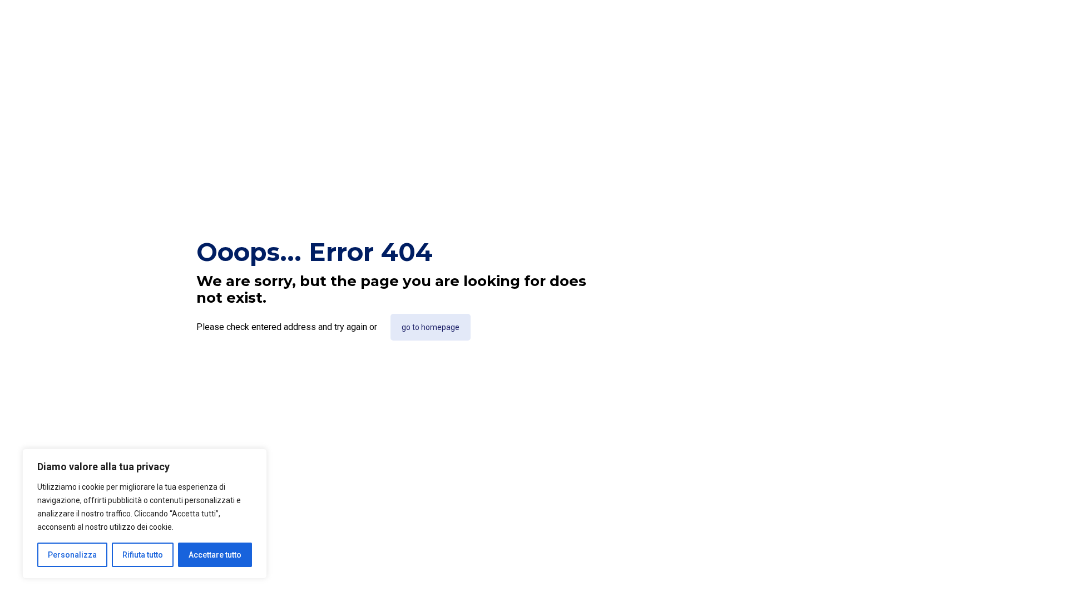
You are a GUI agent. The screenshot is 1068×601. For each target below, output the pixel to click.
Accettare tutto (215, 554)
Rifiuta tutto (142, 554)
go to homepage (430, 327)
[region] (144, 514)
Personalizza (72, 554)
